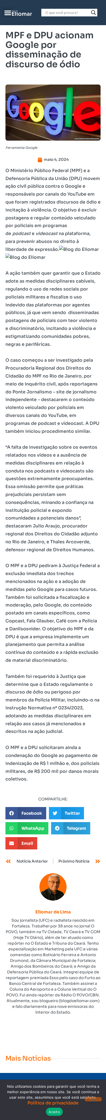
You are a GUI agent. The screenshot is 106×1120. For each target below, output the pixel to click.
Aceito (54, 1112)
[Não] (93, 1099)
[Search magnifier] (93, 12)
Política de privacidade (53, 1103)
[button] (7, 12)
